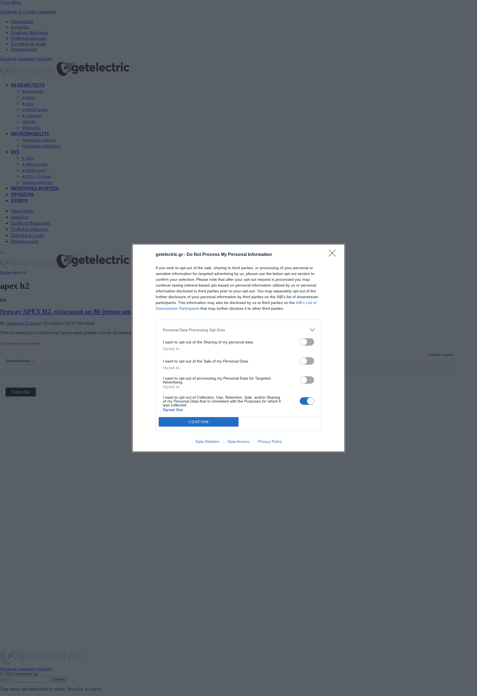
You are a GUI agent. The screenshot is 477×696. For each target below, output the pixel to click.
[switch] (307, 342)
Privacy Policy (270, 441)
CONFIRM (199, 422)
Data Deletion (207, 441)
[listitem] (238, 330)
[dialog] (238, 348)
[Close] (334, 255)
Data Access (238, 441)
